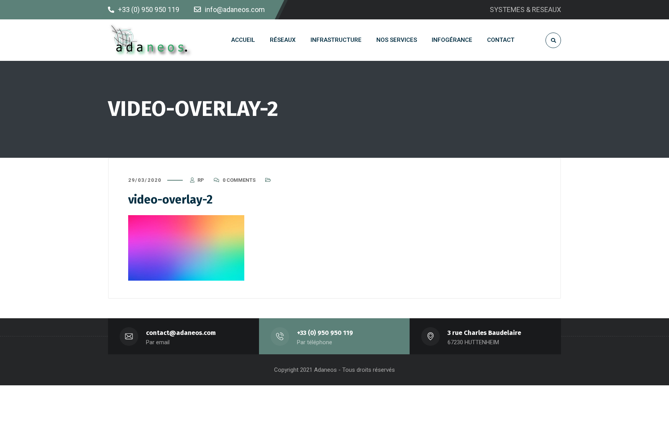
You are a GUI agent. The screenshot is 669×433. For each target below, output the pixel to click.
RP (200, 180)
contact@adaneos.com (181, 332)
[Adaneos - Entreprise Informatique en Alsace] (151, 40)
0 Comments (239, 180)
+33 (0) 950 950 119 (325, 332)
